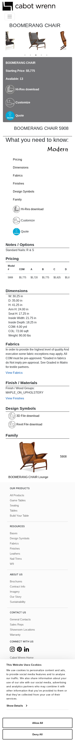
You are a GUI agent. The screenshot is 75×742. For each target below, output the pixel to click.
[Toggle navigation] (10, 16)
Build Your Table (19, 515)
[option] (21, 41)
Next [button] (69, 41)
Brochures (16, 581)
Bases (13, 533)
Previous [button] (3, 41)
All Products (17, 495)
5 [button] (47, 55)
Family (17, 199)
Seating (14, 505)
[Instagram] (12, 650)
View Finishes (15, 398)
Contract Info (17, 586)
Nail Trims (16, 558)
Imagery (15, 591)
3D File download (27, 415)
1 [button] (25, 55)
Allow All (37, 722)
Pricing (17, 159)
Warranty (15, 634)
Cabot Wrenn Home (21, 657)
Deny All (37, 734)
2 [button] (30, 55)
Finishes (18, 183)
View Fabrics (14, 372)
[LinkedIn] (26, 650)
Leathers (15, 553)
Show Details (15, 705)
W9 (12, 563)
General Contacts (20, 619)
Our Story (15, 596)
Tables (13, 510)
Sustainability (17, 601)
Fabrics (18, 175)
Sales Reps (17, 624)
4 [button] (41, 55)
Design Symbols (23, 191)
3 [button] (36, 55)
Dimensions (20, 167)
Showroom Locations (22, 629)
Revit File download (29, 424)
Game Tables (18, 500)
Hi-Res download (27, 89)
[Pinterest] (19, 650)
